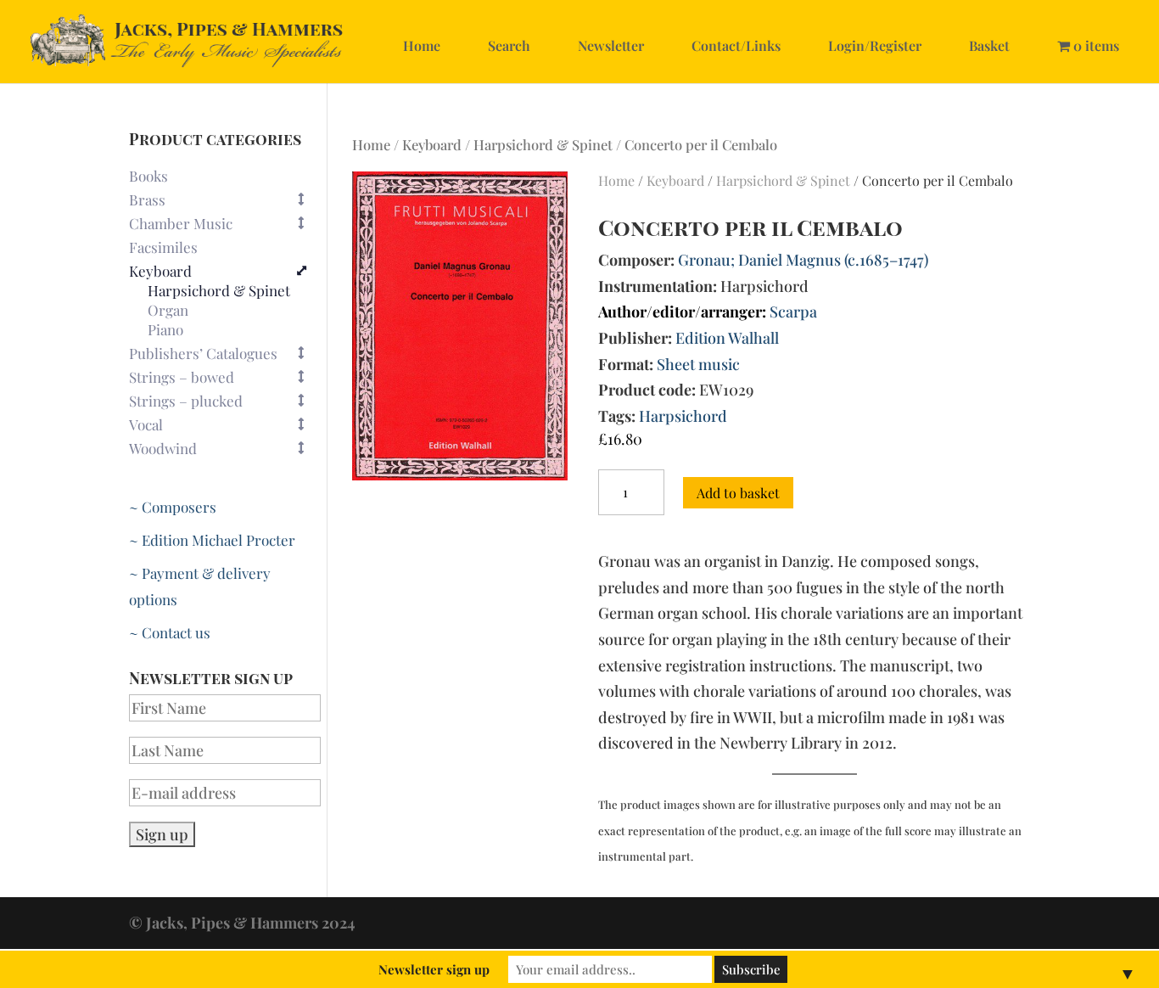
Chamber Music (180, 223)
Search (509, 45)
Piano (165, 330)
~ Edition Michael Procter (212, 539)
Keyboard (432, 144)
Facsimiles (163, 247)
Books (148, 175)
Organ (168, 310)
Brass (147, 199)
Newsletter (611, 45)
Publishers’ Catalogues (203, 353)
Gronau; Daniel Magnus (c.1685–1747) (803, 260)
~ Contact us (169, 632)
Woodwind (163, 448)
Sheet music (698, 364)
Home (421, 45)
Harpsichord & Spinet (543, 144)
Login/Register (874, 45)
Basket (989, 45)
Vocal (146, 424)
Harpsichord (683, 416)
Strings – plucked (186, 400)
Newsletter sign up (434, 969)
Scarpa (793, 311)
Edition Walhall (727, 338)
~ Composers (172, 506)
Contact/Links (736, 45)
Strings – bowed (181, 377)
